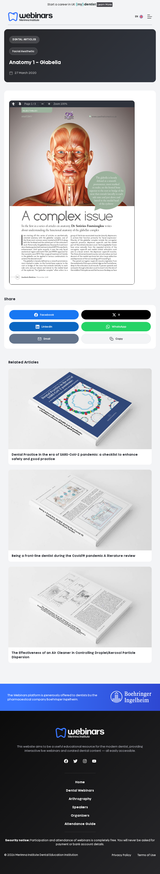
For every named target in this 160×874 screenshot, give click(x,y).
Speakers (80, 807)
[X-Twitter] (75, 762)
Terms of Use (147, 855)
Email (47, 338)
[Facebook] (66, 762)
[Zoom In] (49, 104)
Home (80, 782)
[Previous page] (13, 104)
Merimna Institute (27, 854)
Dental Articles (24, 39)
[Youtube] (94, 762)
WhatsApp (119, 326)
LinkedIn (46, 326)
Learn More (105, 4)
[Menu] (149, 16)
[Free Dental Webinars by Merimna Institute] (80, 730)
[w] (30, 16)
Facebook (47, 314)
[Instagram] (85, 762)
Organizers (80, 815)
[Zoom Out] (42, 104)
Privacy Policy (121, 855)
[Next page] (20, 104)
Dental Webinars (80, 790)
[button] (139, 17)
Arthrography (80, 799)
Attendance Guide (80, 824)
